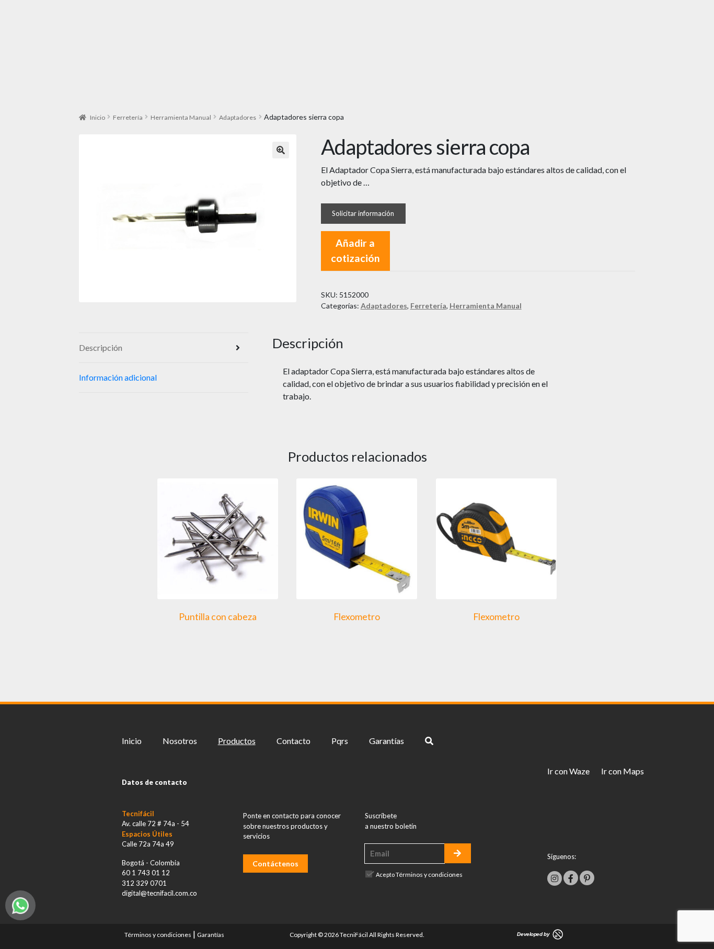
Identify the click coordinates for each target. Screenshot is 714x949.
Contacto (293, 741)
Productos (237, 741)
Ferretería (128, 117)
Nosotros (180, 741)
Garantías (386, 741)
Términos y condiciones (429, 874)
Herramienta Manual (181, 117)
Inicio (97, 117)
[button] (280, 150)
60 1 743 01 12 (146, 872)
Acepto (419, 874)
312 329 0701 (144, 883)
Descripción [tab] (100, 347)
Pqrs (339, 741)
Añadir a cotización (355, 250)
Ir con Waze (568, 771)
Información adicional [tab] (118, 377)
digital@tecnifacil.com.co (159, 893)
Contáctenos (275, 863)
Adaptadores (237, 117)
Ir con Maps (622, 771)
